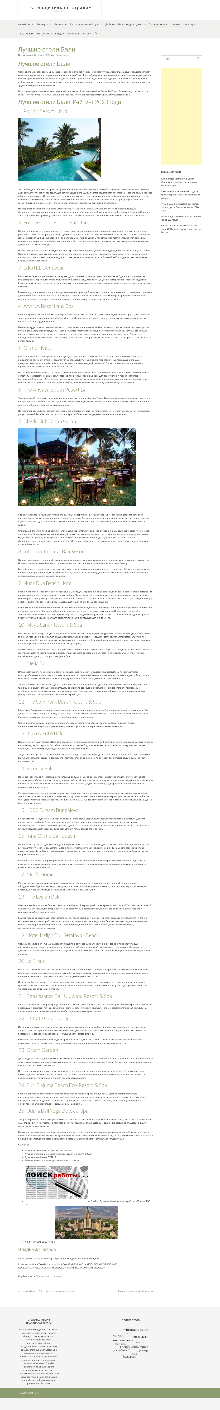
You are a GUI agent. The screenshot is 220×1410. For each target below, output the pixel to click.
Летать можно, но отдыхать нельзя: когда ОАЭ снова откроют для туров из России (181, 229)
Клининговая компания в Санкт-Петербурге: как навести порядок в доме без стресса (179, 182)
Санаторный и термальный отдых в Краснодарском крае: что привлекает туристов (180, 194)
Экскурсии (73, 33)
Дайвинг (110, 24)
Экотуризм (26, 33)
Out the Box (33, 1392)
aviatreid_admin (61, 54)
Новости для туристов (132, 24)
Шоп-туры (189, 24)
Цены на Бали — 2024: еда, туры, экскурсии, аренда (46, 1291)
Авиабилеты (26, 24)
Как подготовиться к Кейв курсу (135, 1291)
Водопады (60, 24)
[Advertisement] (181, 116)
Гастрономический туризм (86, 24)
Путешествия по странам (164, 24)
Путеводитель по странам (59, 7)
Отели (87, 33)
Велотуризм (44, 24)
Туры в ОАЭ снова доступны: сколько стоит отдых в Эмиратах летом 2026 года (180, 207)
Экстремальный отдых (50, 33)
